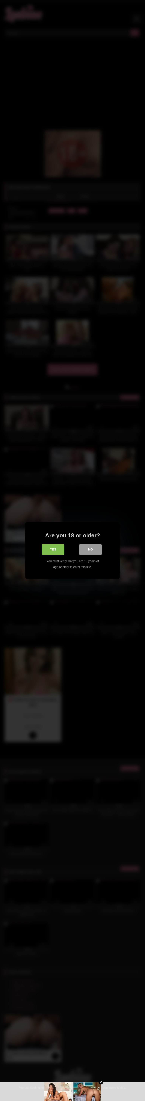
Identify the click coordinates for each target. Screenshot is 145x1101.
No (90, 549)
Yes (53, 549)
